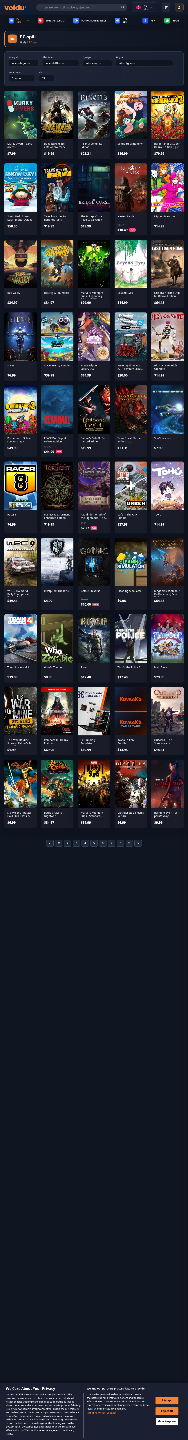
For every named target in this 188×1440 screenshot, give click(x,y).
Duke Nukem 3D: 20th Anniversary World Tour (54, 147)
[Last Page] (129, 843)
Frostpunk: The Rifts (56, 591)
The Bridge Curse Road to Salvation (91, 218)
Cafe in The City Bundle (127, 516)
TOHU (157, 514)
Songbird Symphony (130, 143)
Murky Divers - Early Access (19, 145)
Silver (10, 365)
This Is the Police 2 (129, 667)
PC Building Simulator (88, 741)
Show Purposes (167, 1421)
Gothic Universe (90, 591)
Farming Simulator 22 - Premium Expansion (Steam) (130, 369)
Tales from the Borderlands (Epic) (56, 218)
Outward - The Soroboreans (163, 741)
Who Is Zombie (53, 667)
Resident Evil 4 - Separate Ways (166, 814)
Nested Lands (126, 216)
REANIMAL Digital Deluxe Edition (55, 439)
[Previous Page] (50, 843)
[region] (94, 1411)
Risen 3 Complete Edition (91, 145)
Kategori (13, 57)
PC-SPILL (19, 20)
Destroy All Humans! (56, 292)
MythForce (160, 667)
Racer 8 (12, 514)
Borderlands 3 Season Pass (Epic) (19, 439)
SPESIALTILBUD (55, 20)
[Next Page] (138, 843)
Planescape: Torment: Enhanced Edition (57, 516)
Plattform (48, 57)
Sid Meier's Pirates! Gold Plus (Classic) (19, 814)
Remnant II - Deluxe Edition (56, 741)
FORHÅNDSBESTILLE (93, 20)
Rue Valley (13, 292)
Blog (175, 20)
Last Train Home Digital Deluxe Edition (167, 294)
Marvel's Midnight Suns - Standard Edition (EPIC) (92, 816)
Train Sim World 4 (18, 667)
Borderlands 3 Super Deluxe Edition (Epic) (167, 145)
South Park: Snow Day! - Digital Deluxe (19, 218)
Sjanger (87, 57)
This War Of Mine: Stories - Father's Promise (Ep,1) (20, 743)
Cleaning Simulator (129, 591)
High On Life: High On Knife (165, 367)
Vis (40, 72)
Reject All (167, 1411)
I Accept (167, 1400)
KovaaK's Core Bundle (126, 741)
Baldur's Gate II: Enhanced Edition (93, 439)
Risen (84, 667)
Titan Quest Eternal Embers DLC (129, 439)
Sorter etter (15, 72)
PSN (153, 20)
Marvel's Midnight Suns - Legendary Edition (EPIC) (92, 296)
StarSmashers (162, 438)
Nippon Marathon (165, 216)
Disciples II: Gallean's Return (131, 814)
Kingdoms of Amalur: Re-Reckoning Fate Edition (167, 594)
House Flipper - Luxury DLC (90, 367)
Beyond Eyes (125, 292)
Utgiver (120, 57)
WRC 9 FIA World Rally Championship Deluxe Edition (19, 594)
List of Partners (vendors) (102, 1413)
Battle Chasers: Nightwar (53, 814)
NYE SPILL (125, 20)
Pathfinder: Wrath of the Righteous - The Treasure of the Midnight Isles (93, 519)
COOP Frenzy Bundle (57, 365)
